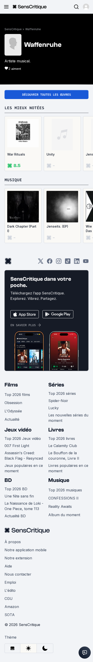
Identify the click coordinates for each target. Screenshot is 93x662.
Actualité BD (15, 516)
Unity (50, 154)
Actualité (12, 419)
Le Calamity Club (62, 445)
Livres (56, 430)
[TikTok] (67, 262)
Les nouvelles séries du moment (68, 418)
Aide (8, 566)
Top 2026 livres (61, 438)
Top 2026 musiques (65, 490)
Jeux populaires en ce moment (24, 468)
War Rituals (16, 154)
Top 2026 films (17, 394)
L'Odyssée (13, 411)
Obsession (13, 402)
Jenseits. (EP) (57, 226)
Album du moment (64, 515)
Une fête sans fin (19, 496)
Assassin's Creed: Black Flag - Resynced (24, 456)
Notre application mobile (25, 550)
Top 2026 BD (16, 489)
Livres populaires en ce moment (68, 468)
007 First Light (17, 445)
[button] (86, 6)
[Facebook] (49, 262)
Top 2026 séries (62, 393)
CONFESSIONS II (63, 498)
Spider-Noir (58, 400)
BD (8, 480)
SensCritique (13, 29)
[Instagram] (58, 262)
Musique (58, 480)
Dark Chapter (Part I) (21, 228)
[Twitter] (40, 262)
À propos (13, 542)
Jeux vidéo (18, 430)
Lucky (53, 408)
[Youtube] (85, 262)
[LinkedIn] (76, 262)
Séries (56, 385)
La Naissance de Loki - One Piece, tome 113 (24, 506)
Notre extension (18, 558)
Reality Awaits (60, 506)
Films (11, 385)
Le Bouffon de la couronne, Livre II (63, 456)
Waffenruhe (33, 29)
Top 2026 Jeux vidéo (23, 438)
